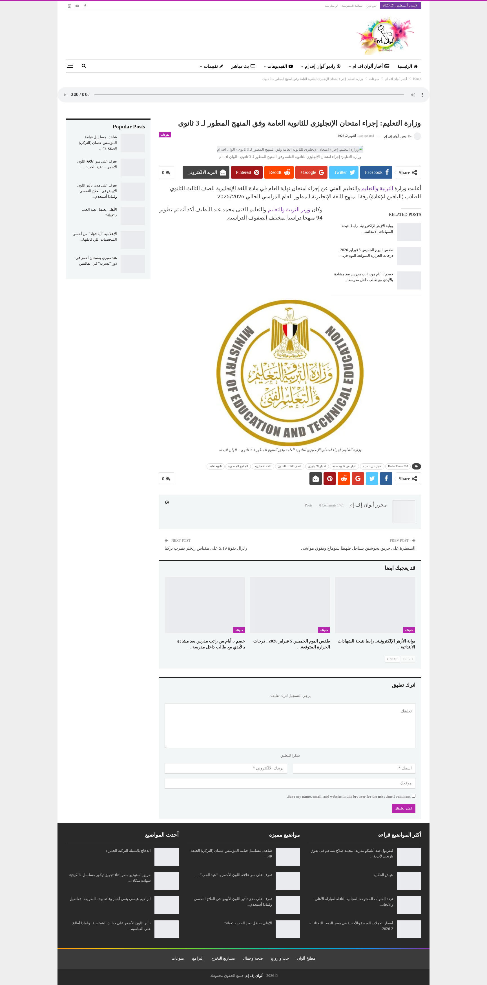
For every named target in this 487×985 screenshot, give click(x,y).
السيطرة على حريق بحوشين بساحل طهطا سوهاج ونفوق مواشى (358, 548)
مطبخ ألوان (306, 958)
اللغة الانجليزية (262, 466)
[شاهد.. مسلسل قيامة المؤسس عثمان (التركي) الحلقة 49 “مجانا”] (133, 143)
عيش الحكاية (383, 875)
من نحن (371, 5)
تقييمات (211, 66)
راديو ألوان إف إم (320, 66)
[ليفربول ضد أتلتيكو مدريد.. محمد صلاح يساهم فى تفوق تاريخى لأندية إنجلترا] (409, 857)
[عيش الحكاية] (409, 881)
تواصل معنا (331, 5)
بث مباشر (240, 66)
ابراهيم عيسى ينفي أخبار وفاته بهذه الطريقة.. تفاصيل (110, 899)
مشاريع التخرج (223, 958)
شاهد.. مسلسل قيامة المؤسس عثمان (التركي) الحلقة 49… (98, 142)
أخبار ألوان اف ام (368, 66)
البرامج (197, 958)
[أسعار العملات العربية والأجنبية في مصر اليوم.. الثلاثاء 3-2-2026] (409, 929)
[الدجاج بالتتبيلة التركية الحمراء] (166, 857)
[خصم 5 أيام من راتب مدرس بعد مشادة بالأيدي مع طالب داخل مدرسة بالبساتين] (409, 280)
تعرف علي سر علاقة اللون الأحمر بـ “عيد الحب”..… (233, 875)
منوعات (165, 134)
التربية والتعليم (376, 188)
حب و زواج (280, 958)
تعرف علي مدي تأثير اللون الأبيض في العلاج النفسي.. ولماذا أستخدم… (97, 191)
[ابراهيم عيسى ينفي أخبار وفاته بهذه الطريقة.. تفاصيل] (166, 905)
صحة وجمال (253, 958)
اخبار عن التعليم (372, 466)
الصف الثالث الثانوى (290, 466)
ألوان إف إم (254, 975)
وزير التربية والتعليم (290, 209)
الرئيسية (404, 66)
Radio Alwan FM (398, 466)
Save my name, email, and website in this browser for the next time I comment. (348, 796)
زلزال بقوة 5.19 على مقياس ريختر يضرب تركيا (206, 548)
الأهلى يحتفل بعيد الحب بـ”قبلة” (248, 923)
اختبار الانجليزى (317, 466)
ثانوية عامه (215, 466)
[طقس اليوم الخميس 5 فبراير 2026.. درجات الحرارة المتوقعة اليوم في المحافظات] (409, 256)
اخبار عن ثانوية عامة (344, 466)
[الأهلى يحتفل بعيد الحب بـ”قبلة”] (133, 216)
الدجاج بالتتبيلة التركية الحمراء (128, 850)
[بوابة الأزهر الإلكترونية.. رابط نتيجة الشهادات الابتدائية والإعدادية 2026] (409, 232)
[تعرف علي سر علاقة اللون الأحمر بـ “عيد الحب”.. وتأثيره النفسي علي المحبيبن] (133, 168)
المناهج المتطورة (238, 466)
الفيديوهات (277, 66)
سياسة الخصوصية (352, 5)
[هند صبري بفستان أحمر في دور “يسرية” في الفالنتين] (133, 264)
